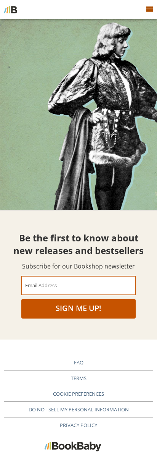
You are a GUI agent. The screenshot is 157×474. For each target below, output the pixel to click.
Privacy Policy (78, 425)
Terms (79, 378)
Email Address (41, 285)
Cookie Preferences (78, 393)
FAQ (78, 362)
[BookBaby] (10, 9)
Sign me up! (78, 308)
